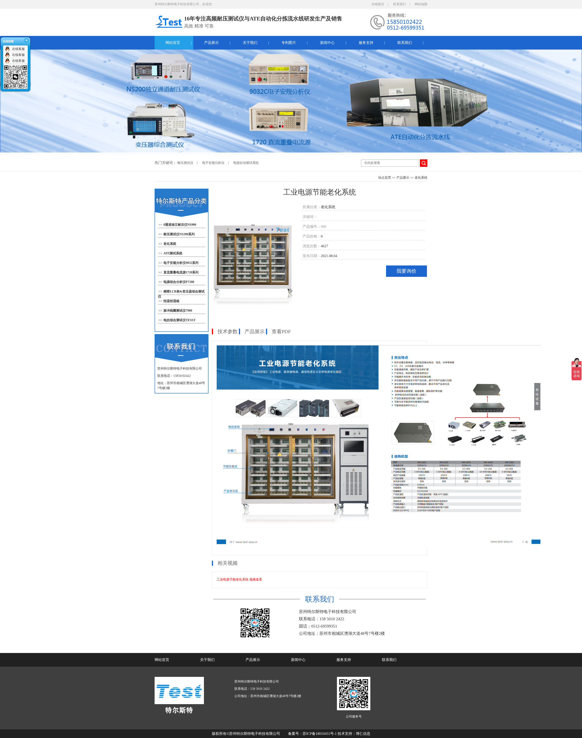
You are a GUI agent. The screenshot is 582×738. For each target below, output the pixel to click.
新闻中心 (333, 43)
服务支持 (372, 43)
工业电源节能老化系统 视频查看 (239, 579)
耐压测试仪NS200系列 (179, 234)
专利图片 (294, 43)
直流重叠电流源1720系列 (180, 272)
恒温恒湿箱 (171, 301)
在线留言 (377, 4)
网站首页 (179, 43)
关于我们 (256, 43)
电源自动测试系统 (246, 163)
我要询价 (406, 271)
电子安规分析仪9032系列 (180, 263)
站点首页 (384, 177)
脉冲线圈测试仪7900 (177, 310)
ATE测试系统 (172, 253)
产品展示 (217, 43)
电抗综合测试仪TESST (179, 320)
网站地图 (421, 4)
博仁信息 (363, 733)
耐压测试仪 (185, 163)
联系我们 (399, 4)
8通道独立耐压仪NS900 (179, 224)
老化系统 (421, 177)
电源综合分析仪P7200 (178, 282)
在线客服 (18, 49)
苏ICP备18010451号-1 (320, 733)
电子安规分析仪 (213, 163)
